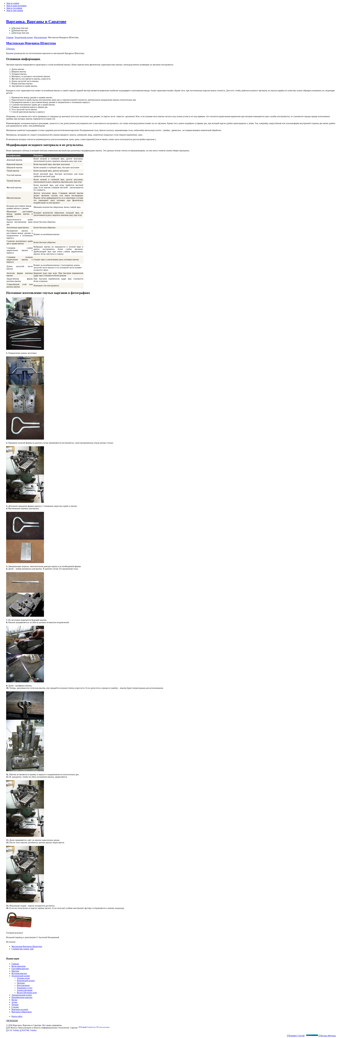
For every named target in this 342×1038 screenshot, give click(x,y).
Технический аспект (23, 37)
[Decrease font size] (20, 33)
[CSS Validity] (13, 1030)
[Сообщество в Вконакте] (12, 1021)
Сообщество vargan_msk (22, 949)
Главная (9, 37)
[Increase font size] (19, 28)
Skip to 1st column (14, 8)
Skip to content (12, 3)
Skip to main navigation (16, 6)
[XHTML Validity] (28, 1030)
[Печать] (10, 49)
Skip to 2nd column (14, 10)
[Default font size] (19, 30)
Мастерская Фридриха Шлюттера (31, 43)
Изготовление (40, 37)
